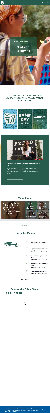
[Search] (42, 2)
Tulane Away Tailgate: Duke (38, 271)
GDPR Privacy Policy (17, 411)
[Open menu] (48, 2)
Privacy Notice (8, 411)
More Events (25, 279)
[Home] (8, 3)
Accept (42, 409)
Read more (14, 178)
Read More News (25, 225)
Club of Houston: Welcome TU (39, 242)
